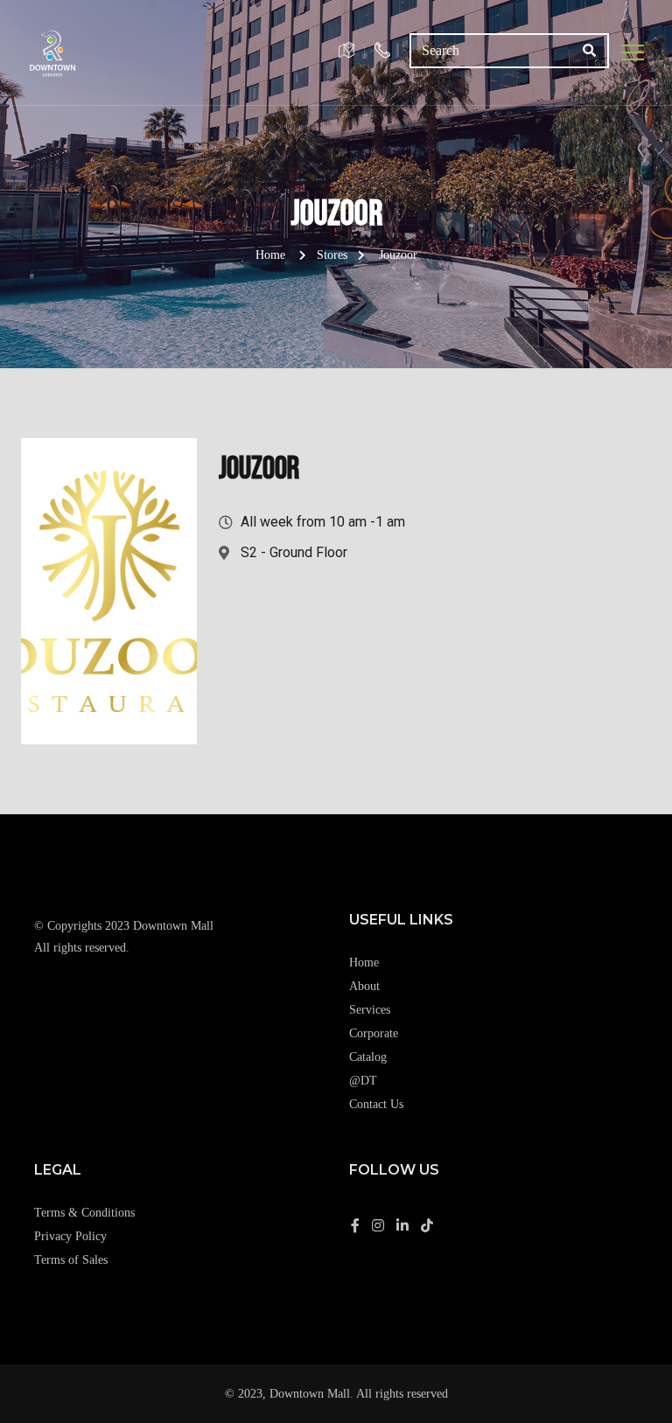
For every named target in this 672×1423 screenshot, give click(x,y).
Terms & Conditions (84, 1212)
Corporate (373, 1033)
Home (270, 255)
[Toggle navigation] (633, 52)
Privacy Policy (70, 1236)
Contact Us (376, 1104)
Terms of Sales (71, 1259)
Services (369, 1009)
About (364, 986)
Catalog (368, 1057)
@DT (363, 1080)
